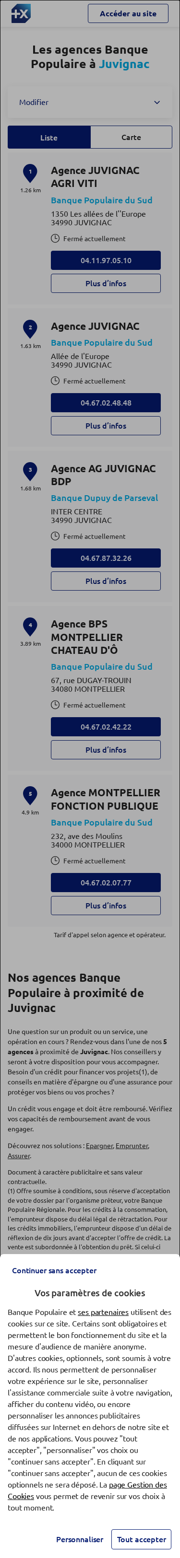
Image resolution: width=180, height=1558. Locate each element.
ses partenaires (103, 1312)
